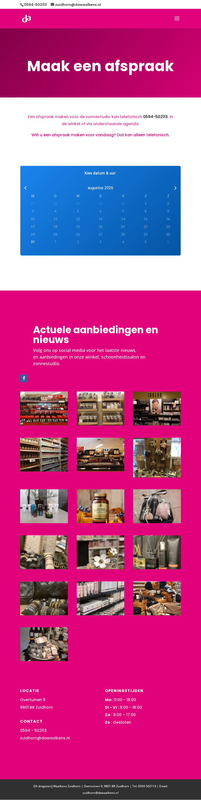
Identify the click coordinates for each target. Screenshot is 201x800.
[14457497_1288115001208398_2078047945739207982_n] (157, 476)
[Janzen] (101, 613)
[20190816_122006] (157, 424)
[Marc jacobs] (101, 567)
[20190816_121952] (101, 424)
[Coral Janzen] (157, 567)
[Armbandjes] (44, 613)
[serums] (44, 521)
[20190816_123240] (44, 470)
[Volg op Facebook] (24, 378)
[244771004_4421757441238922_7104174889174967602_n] (101, 521)
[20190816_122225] (101, 470)
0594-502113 (155, 117)
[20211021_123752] (44, 659)
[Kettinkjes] (44, 567)
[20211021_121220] (157, 613)
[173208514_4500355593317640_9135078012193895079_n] (157, 521)
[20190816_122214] (44, 424)
